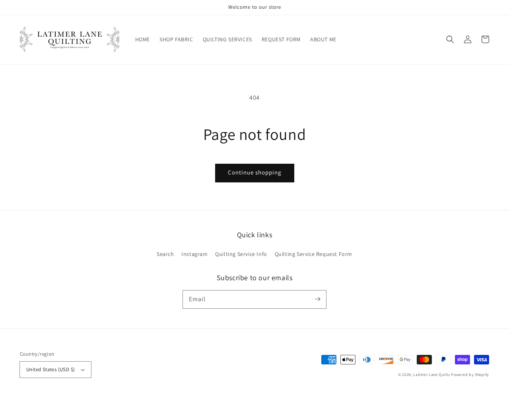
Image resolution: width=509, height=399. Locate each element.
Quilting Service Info (241, 254)
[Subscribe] (317, 299)
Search (165, 254)
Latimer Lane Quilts (431, 374)
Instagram (194, 254)
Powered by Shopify (470, 374)
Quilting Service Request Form (313, 254)
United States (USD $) (50, 369)
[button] (450, 39)
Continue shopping (255, 172)
